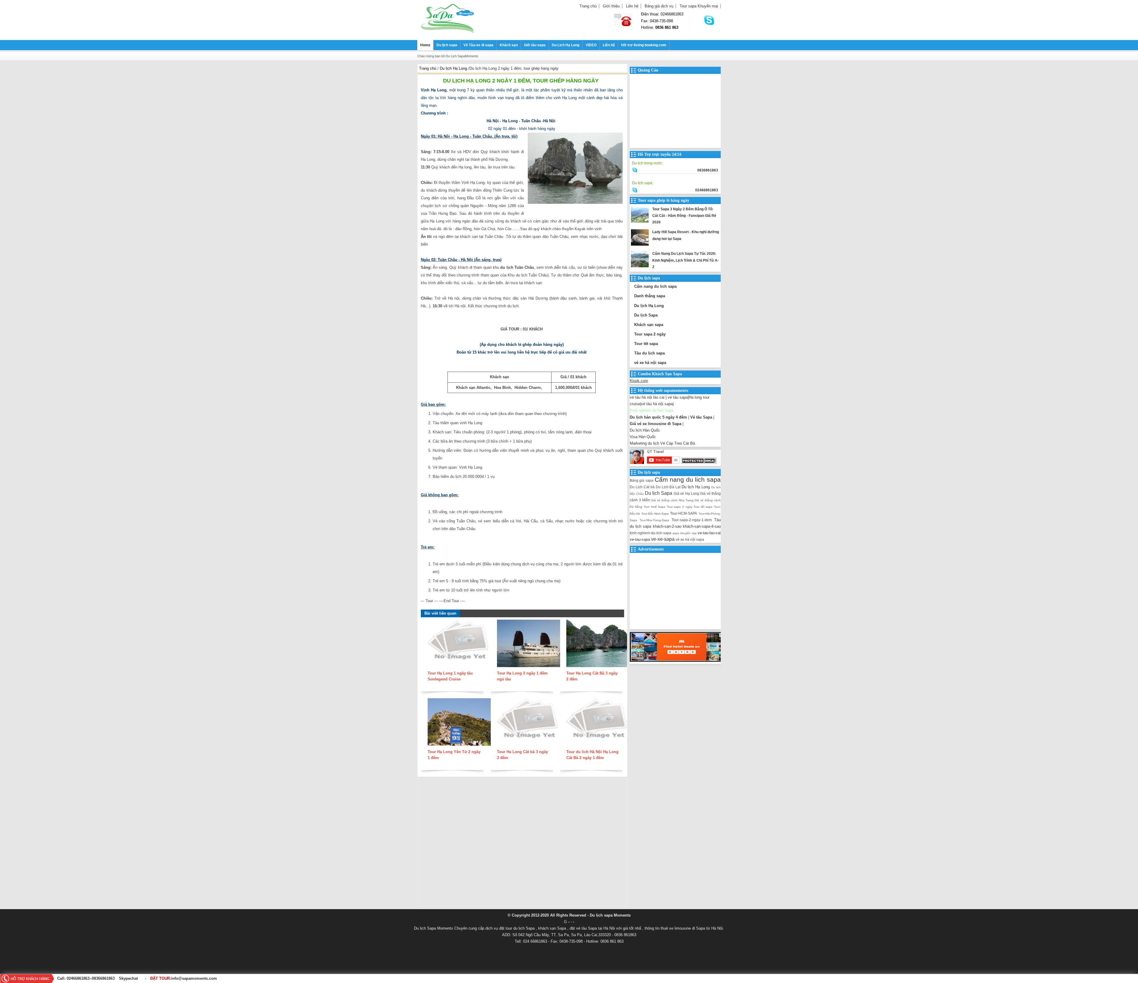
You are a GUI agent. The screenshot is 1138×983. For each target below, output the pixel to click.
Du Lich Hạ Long (565, 45)
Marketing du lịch (644, 443)
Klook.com (639, 380)
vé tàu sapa (678, 397)
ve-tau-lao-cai (709, 533)
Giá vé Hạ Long (686, 493)
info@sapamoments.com (194, 978)
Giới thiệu (611, 6)
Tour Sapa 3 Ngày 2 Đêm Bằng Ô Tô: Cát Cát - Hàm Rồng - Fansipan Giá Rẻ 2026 (684, 215)
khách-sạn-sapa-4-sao (702, 526)
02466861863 (78, 978)
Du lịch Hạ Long (649, 305)
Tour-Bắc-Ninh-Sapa (655, 513)
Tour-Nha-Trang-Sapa (654, 520)
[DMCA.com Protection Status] (699, 462)
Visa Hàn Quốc (643, 437)
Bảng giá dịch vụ (659, 6)
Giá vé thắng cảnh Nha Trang (672, 500)
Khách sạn (509, 45)
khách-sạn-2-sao (667, 526)
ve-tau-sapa (640, 539)
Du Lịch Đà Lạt (668, 487)
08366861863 (103, 978)
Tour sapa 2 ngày (650, 334)
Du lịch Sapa (646, 315)
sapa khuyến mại (684, 533)
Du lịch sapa (447, 45)
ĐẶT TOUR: (183, 978)
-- (91, 978)
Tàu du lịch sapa (649, 353)
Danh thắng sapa (649, 296)
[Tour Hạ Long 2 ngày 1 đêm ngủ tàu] (528, 667)
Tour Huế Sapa (654, 506)
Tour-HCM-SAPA (683, 513)
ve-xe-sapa (663, 539)
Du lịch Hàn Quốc (645, 430)
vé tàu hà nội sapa (657, 404)
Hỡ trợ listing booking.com (643, 45)
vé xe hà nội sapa (650, 362)
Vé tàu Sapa (701, 417)
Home (425, 45)
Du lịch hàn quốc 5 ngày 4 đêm (658, 417)
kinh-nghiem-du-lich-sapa (650, 533)
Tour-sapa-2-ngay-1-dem (692, 520)
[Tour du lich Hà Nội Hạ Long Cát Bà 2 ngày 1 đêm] (597, 746)
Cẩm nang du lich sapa (655, 286)
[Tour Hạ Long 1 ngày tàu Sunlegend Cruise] (459, 667)
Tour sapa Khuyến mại (699, 6)
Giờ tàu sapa (535, 45)
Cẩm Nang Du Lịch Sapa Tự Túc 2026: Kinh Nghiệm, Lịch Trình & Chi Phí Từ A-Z (685, 260)
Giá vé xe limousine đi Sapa (655, 423)
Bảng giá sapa (641, 480)
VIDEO (591, 45)
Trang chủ (588, 6)
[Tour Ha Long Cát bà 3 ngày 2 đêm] (528, 746)
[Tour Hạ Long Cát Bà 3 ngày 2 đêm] (597, 667)
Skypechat (128, 978)
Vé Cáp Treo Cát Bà (677, 443)
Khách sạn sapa (648, 324)
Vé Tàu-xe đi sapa (478, 45)
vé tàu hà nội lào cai (647, 397)
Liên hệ (632, 6)
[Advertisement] (522, 843)
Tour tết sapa (646, 343)
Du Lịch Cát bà (642, 487)
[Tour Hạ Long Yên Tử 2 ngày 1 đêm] (459, 746)
